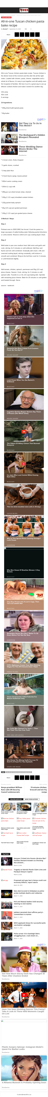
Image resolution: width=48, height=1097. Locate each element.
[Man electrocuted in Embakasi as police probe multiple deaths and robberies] (6, 894)
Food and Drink (11, 15)
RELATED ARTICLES (16, 799)
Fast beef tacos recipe (7, 842)
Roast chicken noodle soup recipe (7, 812)
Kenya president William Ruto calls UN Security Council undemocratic (11, 789)
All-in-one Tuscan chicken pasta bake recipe (19, 772)
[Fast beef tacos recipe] (8, 837)
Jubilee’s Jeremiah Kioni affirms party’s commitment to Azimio (28, 913)
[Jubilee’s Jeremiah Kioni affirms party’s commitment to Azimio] (6, 915)
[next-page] (25, 848)
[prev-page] (22, 848)
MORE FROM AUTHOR (31, 799)
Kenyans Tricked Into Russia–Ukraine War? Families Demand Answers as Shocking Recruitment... (30, 860)
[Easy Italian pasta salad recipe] (24, 822)
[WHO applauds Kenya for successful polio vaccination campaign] (6, 926)
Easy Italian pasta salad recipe (23, 828)
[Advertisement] (24, 3)
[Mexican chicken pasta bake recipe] (8, 822)
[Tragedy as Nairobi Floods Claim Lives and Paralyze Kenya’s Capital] (6, 873)
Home (2, 15)
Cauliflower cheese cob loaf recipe (39, 843)
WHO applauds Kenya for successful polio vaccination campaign (30, 924)
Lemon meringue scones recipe (39, 814)
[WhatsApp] (32, 34)
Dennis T (5, 29)
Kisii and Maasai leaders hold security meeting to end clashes (28, 903)
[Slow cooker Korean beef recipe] (24, 836)
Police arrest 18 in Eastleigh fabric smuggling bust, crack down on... (27, 935)
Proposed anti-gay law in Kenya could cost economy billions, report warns (30, 881)
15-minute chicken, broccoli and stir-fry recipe (38, 789)
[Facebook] (17, 34)
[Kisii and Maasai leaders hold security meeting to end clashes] (6, 905)
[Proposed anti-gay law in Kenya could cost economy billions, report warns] (6, 883)
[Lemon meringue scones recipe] (39, 807)
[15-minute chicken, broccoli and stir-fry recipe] (39, 821)
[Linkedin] (37, 34)
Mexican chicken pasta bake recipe (7, 828)
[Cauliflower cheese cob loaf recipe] (39, 836)
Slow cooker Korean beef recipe (22, 842)
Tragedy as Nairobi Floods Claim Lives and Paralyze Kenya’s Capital (30, 871)
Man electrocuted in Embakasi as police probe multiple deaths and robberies (29, 892)
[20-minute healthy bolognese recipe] (24, 807)
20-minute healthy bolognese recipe (22, 812)
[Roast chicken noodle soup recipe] (8, 807)
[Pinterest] (27, 34)
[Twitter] (22, 34)
